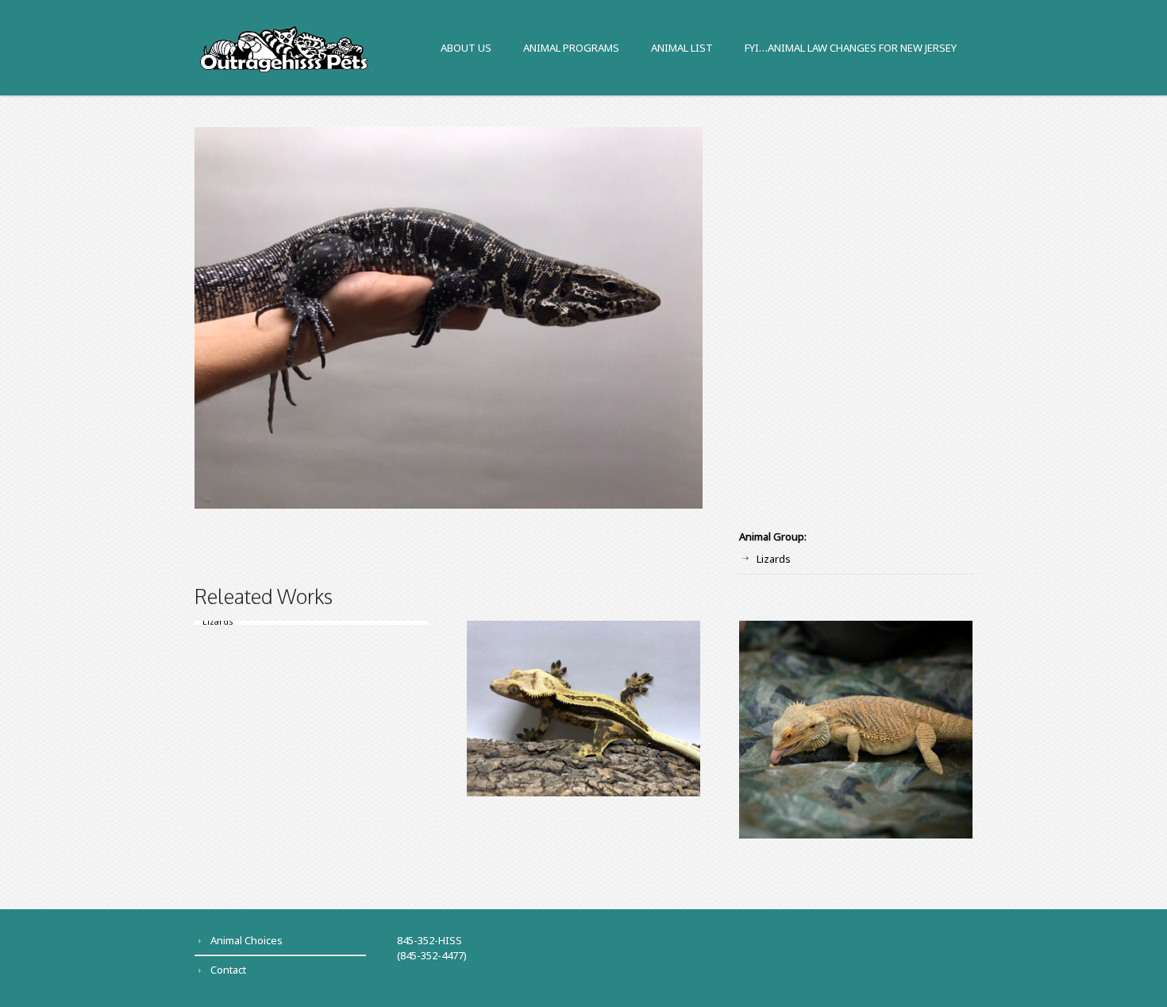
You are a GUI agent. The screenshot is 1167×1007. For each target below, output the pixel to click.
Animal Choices (246, 940)
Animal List (682, 49)
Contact (228, 969)
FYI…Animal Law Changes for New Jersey (851, 49)
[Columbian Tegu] (583, 318)
